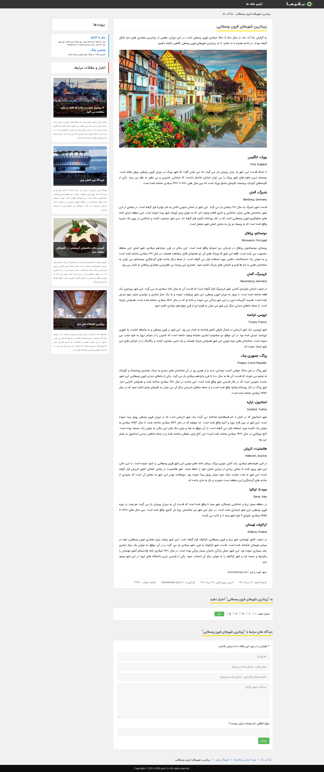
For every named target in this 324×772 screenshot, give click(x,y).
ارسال (264, 740)
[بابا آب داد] (299, 4)
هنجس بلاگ (98, 50)
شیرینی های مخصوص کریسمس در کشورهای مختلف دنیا (80, 250)
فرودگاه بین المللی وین (92, 180)
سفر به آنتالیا (98, 37)
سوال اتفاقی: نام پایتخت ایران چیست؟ (249, 723)
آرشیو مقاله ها (254, 4)
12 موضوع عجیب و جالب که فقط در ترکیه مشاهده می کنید (82, 110)
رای (219, 614)
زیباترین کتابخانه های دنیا (90, 324)
